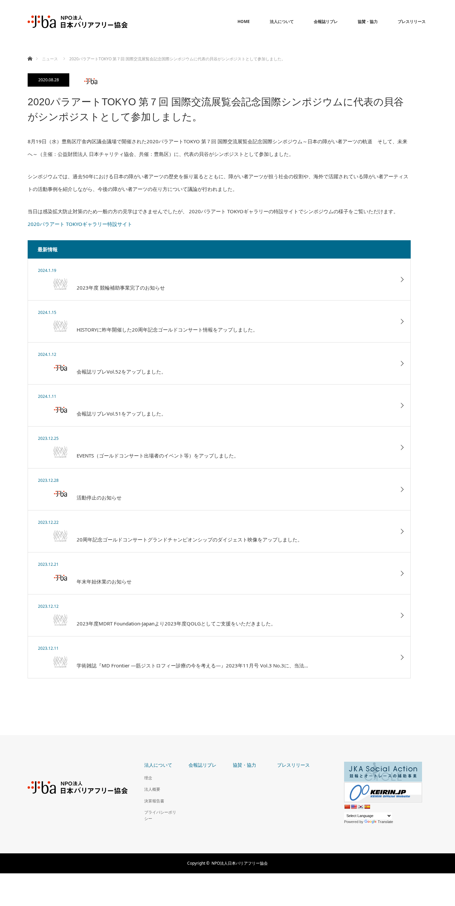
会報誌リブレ (326, 21)
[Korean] (360, 806)
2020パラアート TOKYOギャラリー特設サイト (80, 224)
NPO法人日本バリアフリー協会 (240, 863)
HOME (243, 21)
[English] (354, 806)
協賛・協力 (368, 21)
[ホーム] (30, 50)
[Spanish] (367, 806)
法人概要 (152, 789)
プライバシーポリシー (160, 815)
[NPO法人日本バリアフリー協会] (78, 22)
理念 (148, 778)
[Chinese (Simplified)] (347, 806)
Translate (385, 822)
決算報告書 (154, 801)
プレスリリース (412, 21)
